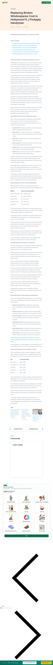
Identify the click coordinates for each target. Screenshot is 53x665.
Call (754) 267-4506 (29, 662)
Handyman (13, 8)
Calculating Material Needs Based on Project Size (24, 49)
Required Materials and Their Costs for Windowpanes (25, 47)
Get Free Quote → (46, 662)
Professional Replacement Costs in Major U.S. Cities (25, 53)
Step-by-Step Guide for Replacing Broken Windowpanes (25, 51)
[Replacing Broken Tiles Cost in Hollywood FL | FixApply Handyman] (16, 414)
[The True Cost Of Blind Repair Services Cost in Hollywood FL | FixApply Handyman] (37, 411)
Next (26, 535)
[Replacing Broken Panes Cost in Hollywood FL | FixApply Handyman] (27, 414)
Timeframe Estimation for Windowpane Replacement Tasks (26, 43)
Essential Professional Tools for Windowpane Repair (25, 45)
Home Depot (33, 239)
